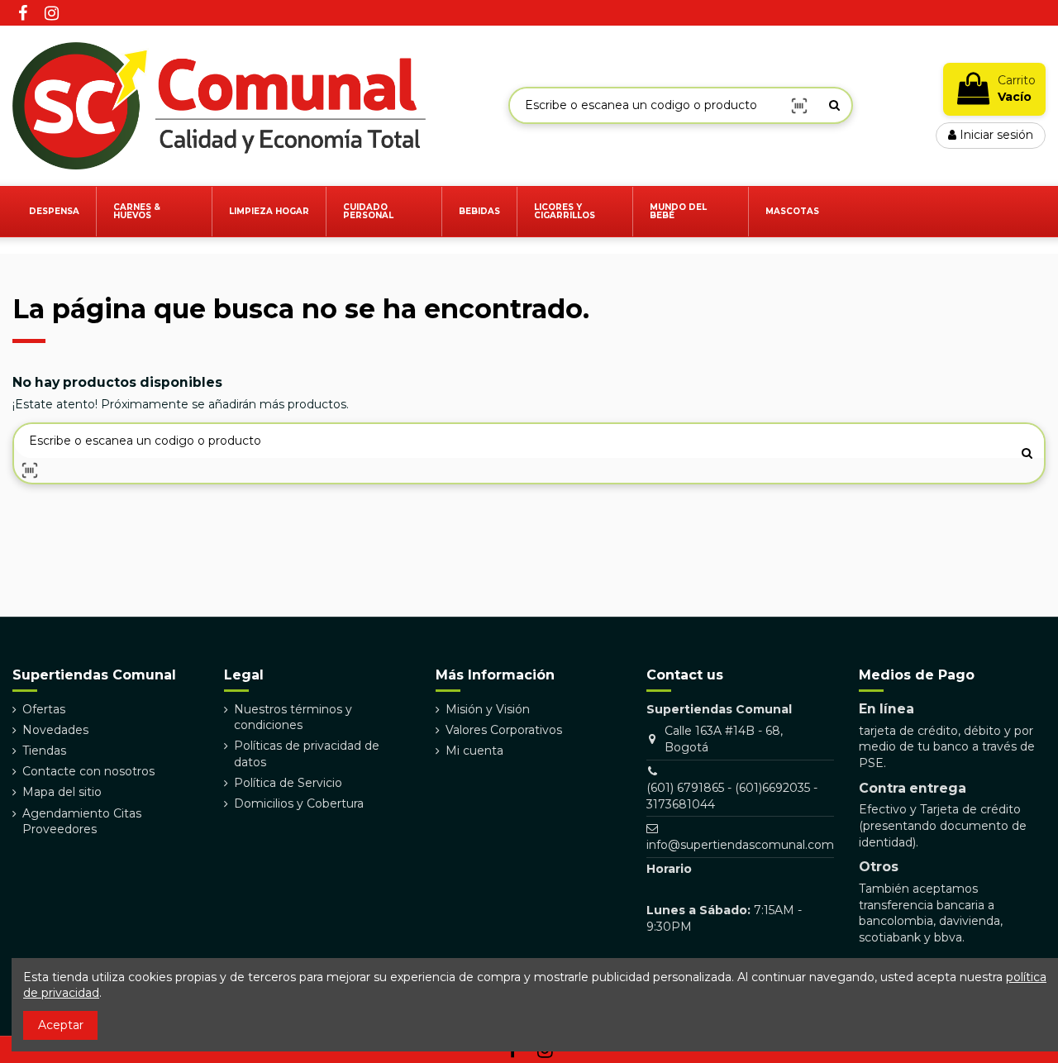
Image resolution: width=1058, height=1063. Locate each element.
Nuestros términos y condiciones (293, 717)
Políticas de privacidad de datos (306, 754)
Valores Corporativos (504, 729)
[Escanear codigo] (799, 105)
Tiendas (44, 750)
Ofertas (43, 709)
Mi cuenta (474, 750)
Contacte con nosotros (88, 771)
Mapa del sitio (62, 791)
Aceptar (60, 1025)
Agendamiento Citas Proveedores (81, 821)
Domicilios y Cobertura (299, 803)
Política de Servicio (288, 782)
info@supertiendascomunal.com (740, 844)
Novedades (55, 729)
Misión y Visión (488, 709)
